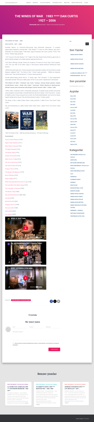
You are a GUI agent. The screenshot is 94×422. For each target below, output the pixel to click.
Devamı (26, 403)
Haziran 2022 (73, 118)
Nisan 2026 (73, 98)
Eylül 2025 (72, 104)
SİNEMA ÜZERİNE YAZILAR (77, 2)
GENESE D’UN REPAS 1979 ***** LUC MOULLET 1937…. (75, 387)
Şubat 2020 (73, 124)
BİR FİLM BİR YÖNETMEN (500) (77, 162)
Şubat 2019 (73, 130)
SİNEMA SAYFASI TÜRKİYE (76, 54)
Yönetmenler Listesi (57, 2)
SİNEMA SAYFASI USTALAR (76, 59)
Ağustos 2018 (73, 144)
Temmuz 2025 (73, 107)
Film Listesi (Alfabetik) (45, 2)
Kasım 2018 (73, 138)
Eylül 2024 (72, 113)
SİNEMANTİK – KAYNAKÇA (76, 210)
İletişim (86, 2)
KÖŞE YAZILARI (73, 185)
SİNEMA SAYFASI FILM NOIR (76, 63)
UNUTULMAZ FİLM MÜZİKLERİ (77, 213)
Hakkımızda (35, 2)
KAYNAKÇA (73, 182)
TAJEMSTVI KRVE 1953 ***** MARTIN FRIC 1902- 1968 (45, 387)
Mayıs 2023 (73, 116)
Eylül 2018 (72, 141)
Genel (71, 173)
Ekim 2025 (72, 101)
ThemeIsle (86, 418)
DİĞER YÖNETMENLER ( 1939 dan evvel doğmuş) (21, 300)
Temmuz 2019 (73, 127)
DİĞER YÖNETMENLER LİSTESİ (77, 171)
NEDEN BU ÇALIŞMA (75, 190)
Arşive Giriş (66, 2)
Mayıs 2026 (73, 96)
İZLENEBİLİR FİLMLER (75, 179)
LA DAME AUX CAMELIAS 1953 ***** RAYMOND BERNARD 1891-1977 (18, 388)
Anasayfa (28, 2)
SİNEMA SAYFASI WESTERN (76, 68)
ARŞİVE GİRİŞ (73, 160)
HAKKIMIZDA (73, 176)
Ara (70, 41)
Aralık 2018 (73, 135)
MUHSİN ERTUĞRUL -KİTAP (76, 188)
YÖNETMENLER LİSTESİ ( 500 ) (77, 216)
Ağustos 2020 (73, 121)
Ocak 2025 (72, 110)
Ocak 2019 (72, 133)
